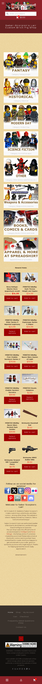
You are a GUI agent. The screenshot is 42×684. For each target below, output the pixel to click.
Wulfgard (24, 532)
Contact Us (21, 627)
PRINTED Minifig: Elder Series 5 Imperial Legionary (12, 322)
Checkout (24, 616)
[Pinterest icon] (20, 669)
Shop (18, 612)
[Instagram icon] (22, 669)
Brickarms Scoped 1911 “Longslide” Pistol (12, 462)
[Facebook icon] (13, 669)
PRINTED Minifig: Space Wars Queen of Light (30, 357)
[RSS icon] (29, 669)
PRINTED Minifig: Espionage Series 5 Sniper (29, 322)
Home (10, 612)
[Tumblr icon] (24, 669)
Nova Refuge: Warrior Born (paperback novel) (12, 289)
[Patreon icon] (27, 669)
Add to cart (12, 298)
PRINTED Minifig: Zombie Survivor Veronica (12, 390)
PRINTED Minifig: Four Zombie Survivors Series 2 (12, 357)
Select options (12, 332)
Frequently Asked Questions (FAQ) (21, 622)
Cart (15, 616)
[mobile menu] (3, 3)
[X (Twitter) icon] (15, 669)
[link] (21, 64)
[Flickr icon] (17, 669)
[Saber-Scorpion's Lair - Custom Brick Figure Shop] (21, 5)
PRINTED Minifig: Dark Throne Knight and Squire (29, 289)
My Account (28, 612)
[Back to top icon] (21, 638)
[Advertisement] (21, 578)
